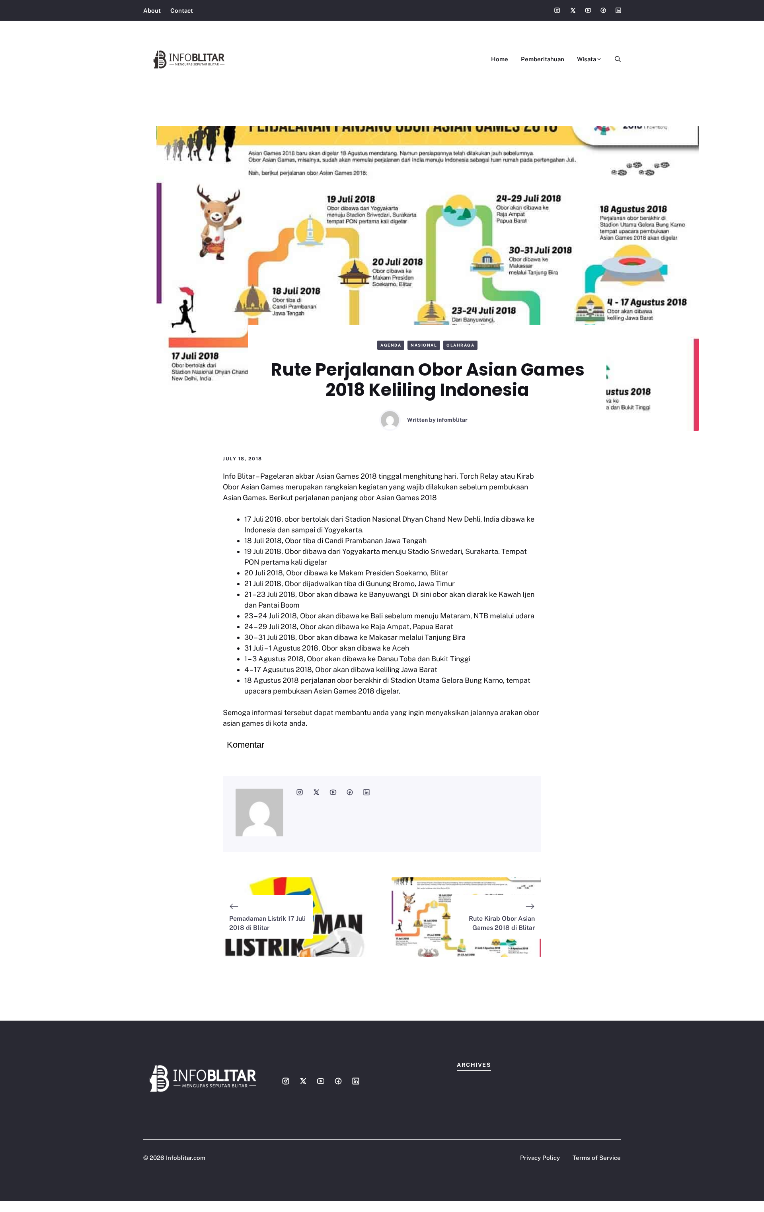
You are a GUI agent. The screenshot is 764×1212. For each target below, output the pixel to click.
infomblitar (452, 420)
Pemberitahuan (542, 59)
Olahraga (460, 345)
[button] (614, 59)
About (152, 10)
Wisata (586, 59)
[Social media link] (557, 10)
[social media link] (299, 792)
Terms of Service (597, 1157)
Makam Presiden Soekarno (383, 573)
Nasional (424, 345)
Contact (181, 10)
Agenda (390, 345)
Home (499, 59)
